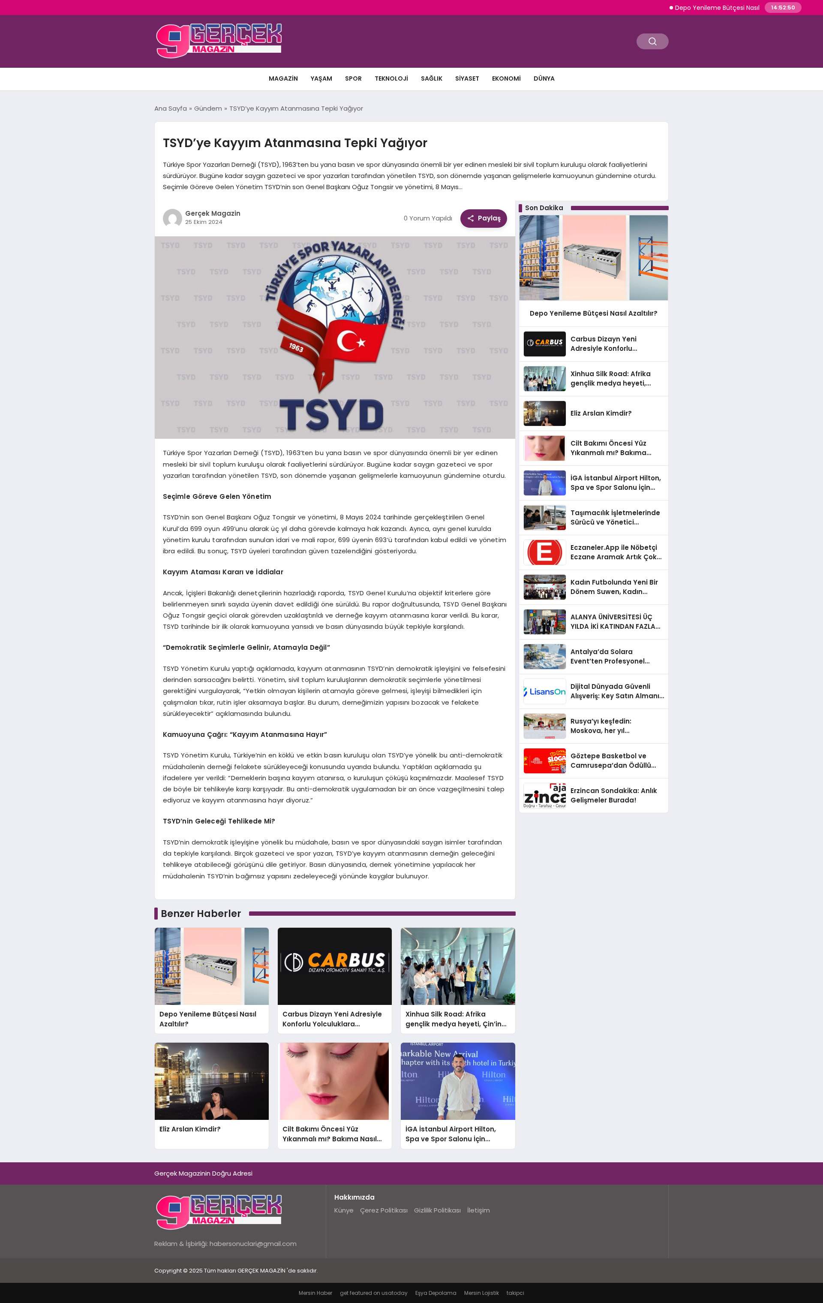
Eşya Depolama (436, 1293)
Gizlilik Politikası (437, 1210)
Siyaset (467, 78)
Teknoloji (391, 78)
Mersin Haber (315, 1293)
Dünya (544, 78)
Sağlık (431, 78)
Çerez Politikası (384, 1210)
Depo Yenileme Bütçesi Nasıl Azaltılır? (703, 7)
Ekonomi (506, 78)
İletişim (478, 1210)
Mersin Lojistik (481, 1293)
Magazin (283, 78)
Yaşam (321, 78)
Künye (344, 1210)
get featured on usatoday (374, 1293)
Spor (353, 78)
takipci (515, 1293)
